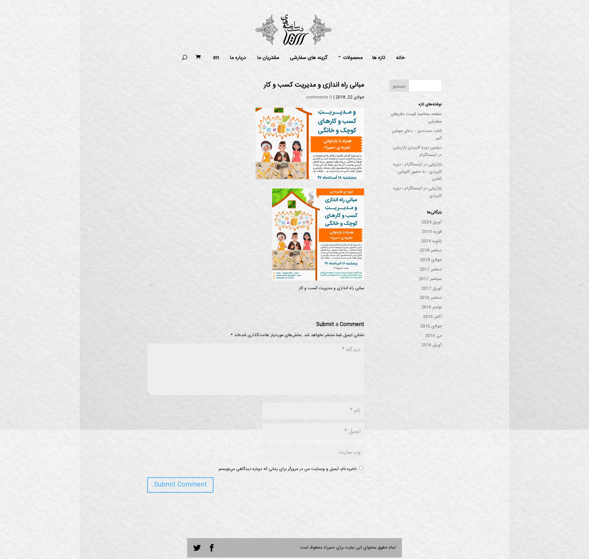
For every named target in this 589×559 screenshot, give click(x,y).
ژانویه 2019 (431, 241)
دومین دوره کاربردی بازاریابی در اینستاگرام (417, 151)
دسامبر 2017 (431, 269)
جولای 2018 (431, 260)
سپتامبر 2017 (430, 279)
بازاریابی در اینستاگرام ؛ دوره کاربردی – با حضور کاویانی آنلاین (417, 172)
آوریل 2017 (432, 288)
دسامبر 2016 (431, 297)
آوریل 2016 (432, 345)
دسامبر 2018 (431, 250)
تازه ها (378, 58)
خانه (400, 58)
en (216, 58)
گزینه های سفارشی (308, 58)
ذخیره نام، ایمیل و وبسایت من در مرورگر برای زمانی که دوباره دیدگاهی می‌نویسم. (287, 469)
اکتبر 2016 (432, 316)
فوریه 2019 (432, 231)
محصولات (353, 58)
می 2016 (433, 336)
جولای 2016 (431, 326)
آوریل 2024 (432, 222)
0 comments (319, 97)
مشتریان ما (268, 58)
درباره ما (238, 58)
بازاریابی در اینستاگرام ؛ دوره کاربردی (417, 192)
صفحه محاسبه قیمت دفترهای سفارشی (416, 118)
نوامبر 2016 (432, 307)
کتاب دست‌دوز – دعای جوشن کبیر (417, 134)
